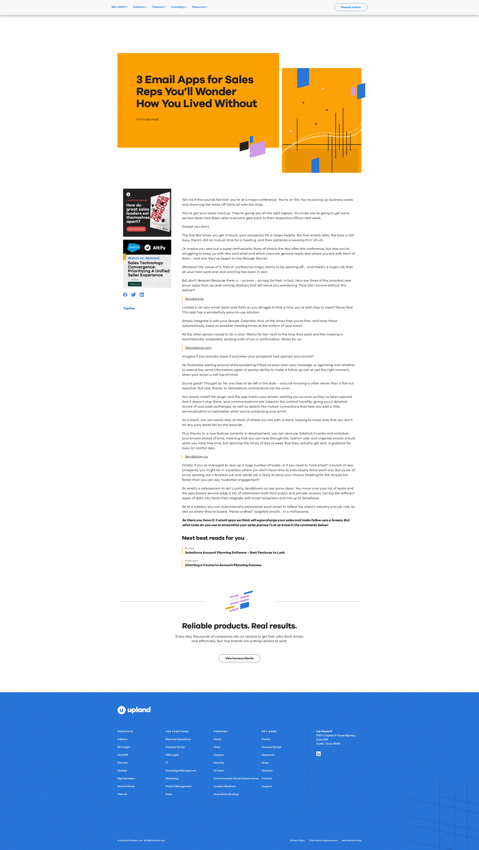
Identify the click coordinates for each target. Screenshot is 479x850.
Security (219, 763)
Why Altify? (119, 7)
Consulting (178, 7)
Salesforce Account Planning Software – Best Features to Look (235, 552)
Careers (219, 755)
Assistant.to (194, 299)
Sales (169, 794)
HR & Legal (172, 755)
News (265, 763)
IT (167, 763)
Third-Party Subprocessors (323, 840)
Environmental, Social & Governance (236, 778)
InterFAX (123, 755)
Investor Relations (225, 786)
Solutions (139, 7)
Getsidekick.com (198, 348)
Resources (198, 7)
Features (158, 7)
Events (266, 739)
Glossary (267, 770)
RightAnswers (126, 778)
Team (217, 747)
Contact (267, 778)
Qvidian (122, 770)
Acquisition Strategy (226, 794)
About (217, 739)
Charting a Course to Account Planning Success (223, 565)
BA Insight (124, 747)
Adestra (122, 739)
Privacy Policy (297, 840)
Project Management (179, 786)
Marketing (172, 778)
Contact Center (175, 747)
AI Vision (219, 770)
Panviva (123, 763)
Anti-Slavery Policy (351, 840)
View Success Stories (239, 658)
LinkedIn (318, 753)
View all (122, 794)
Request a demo (351, 7)
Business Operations (178, 739)
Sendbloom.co (196, 456)
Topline (129, 308)
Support (267, 786)
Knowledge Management (181, 770)
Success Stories (271, 747)
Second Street (126, 786)
